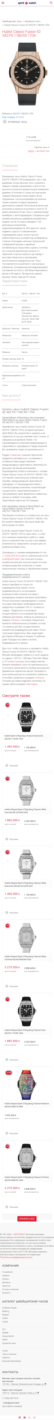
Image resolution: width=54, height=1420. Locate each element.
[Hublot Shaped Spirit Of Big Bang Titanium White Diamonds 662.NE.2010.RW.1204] (27, 864)
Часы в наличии (9, 1354)
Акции (5, 1351)
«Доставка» (32, 684)
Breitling (5, 1311)
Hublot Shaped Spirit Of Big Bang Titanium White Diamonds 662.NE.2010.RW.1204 (25, 884)
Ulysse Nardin (8, 1336)
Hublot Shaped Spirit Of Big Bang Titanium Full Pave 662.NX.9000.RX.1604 (27, 1178)
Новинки (6, 1357)
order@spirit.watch (11, 559)
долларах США (43, 151)
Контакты (6, 1293)
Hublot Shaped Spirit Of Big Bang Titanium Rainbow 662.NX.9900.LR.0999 (27, 1105)
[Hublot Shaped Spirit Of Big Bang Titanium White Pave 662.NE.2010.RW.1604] (27, 791)
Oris (4, 1329)
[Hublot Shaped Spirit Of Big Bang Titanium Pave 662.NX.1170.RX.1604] (27, 1011)
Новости (5, 1275)
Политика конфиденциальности (16, 1257)
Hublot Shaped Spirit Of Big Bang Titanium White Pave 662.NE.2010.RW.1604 (25, 811)
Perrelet (5, 1333)
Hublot (5, 1322)
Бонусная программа (11, 1361)
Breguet (5, 1315)
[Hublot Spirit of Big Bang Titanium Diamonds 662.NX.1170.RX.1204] (27, 717)
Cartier (5, 1318)
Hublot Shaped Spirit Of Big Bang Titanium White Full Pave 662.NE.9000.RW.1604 (25, 958)
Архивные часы (9, 1343)
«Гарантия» (15, 455)
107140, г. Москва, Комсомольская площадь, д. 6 (24, 1384)
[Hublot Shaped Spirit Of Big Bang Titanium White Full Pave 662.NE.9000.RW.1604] (27, 938)
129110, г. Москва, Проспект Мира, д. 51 (20, 1393)
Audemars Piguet (9, 1308)
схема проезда (15, 661)
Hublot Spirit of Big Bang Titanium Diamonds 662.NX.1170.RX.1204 (24, 737)
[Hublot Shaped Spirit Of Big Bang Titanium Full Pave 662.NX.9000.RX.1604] (27, 1158)
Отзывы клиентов (10, 1289)
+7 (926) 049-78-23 (11, 556)
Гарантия (6, 1286)
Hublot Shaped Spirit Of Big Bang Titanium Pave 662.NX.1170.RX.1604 (25, 1031)
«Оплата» (15, 620)
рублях (31, 151)
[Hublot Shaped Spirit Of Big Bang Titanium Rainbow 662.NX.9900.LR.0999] (27, 1085)
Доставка (6, 1282)
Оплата (5, 1279)
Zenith (5, 1339)
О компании (7, 1272)
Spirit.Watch (19, 1234)
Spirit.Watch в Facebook (12, 1406)
